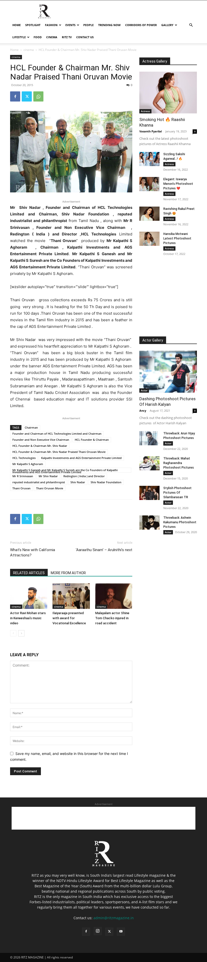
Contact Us (85, 37)
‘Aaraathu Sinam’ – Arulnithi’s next (104, 550)
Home (16, 25)
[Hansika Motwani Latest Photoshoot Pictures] (149, 239)
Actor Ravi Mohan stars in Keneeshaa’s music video (28, 618)
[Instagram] (98, 931)
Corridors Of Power (141, 25)
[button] (191, 25)
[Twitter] (27, 96)
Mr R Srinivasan (22, 476)
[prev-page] (13, 633)
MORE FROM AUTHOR (68, 573)
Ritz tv (67, 37)
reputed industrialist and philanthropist (38, 482)
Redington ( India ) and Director (84, 476)
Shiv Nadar (77, 482)
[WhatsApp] (38, 96)
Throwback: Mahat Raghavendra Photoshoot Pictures (178, 463)
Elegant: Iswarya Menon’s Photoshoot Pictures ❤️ (178, 183)
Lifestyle (19, 37)
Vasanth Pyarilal (150, 131)
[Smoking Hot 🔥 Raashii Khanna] (168, 92)
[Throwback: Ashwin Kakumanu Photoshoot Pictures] (149, 522)
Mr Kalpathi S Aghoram (27, 464)
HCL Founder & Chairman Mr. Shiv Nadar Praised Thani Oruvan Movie (59, 452)
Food (38, 37)
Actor (144, 390)
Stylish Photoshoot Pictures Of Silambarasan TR (177, 492)
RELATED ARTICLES (29, 573)
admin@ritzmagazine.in (113, 917)
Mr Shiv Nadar (48, 476)
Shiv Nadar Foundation (106, 482)
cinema (51, 37)
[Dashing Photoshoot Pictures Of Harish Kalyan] (168, 371)
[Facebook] (15, 96)
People (88, 25)
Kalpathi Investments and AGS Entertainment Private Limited (81, 458)
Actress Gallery (154, 61)
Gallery (167, 25)
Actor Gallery (152, 340)
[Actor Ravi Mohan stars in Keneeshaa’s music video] (28, 596)
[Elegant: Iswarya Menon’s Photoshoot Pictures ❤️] (149, 184)
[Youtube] (121, 932)
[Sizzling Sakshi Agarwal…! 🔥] (149, 159)
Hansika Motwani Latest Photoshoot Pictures (177, 238)
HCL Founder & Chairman (92, 440)
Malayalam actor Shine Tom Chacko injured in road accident (112, 618)
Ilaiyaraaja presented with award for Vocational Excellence (69, 618)
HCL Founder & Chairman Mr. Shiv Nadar (39, 446)
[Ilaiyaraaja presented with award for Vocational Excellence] (71, 596)
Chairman (31, 427)
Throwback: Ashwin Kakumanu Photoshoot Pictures (179, 522)
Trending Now (109, 25)
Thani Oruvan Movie (49, 488)
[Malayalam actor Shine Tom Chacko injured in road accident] (113, 596)
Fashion (51, 25)
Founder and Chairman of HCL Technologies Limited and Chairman (56, 433)
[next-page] (21, 633)
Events (70, 25)
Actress (145, 111)
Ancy (142, 410)
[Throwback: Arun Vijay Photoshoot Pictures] (149, 438)
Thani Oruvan (21, 488)
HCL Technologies (24, 458)
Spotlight (32, 25)
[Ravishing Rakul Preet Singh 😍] (149, 214)
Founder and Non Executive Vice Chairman (40, 440)
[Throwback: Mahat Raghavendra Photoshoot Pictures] (149, 463)
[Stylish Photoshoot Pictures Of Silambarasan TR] (149, 493)
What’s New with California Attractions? (32, 552)
